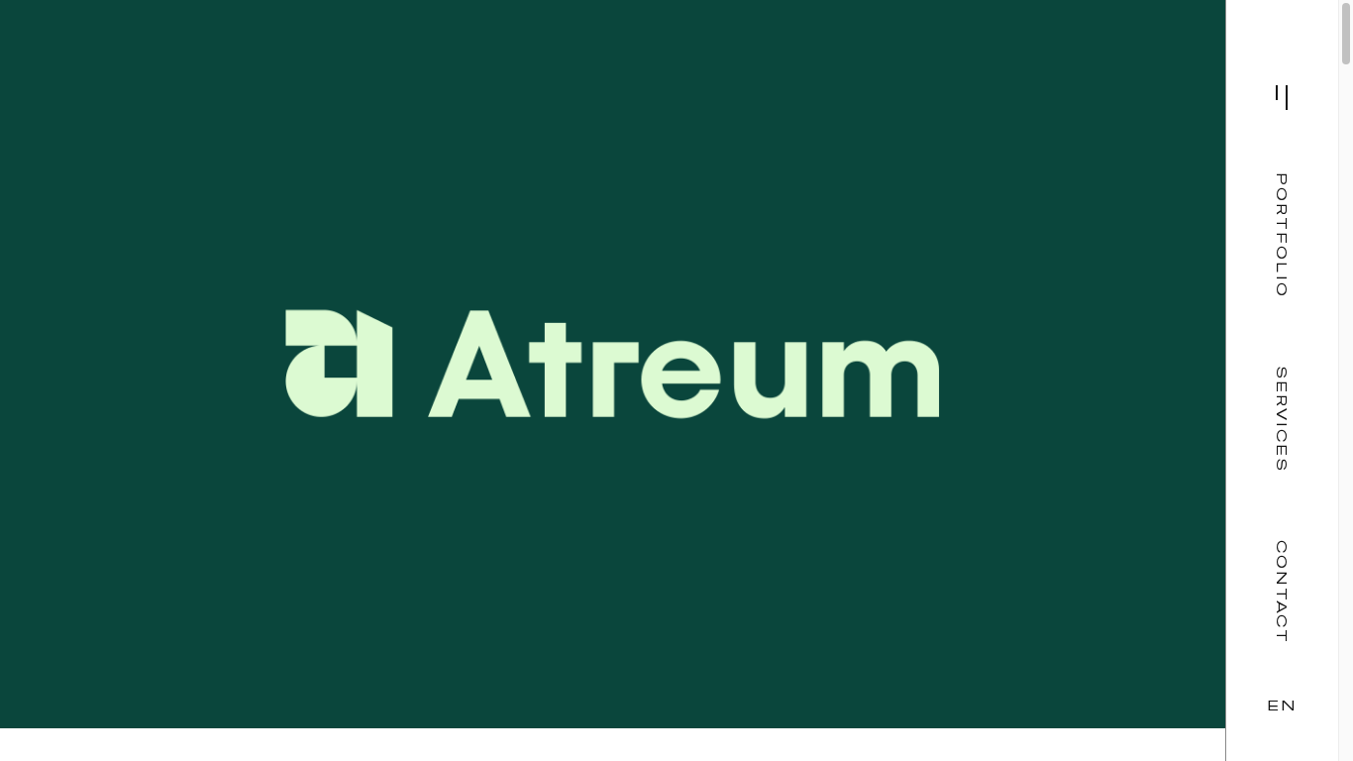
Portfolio (1282, 235)
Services (1282, 420)
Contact (1282, 592)
